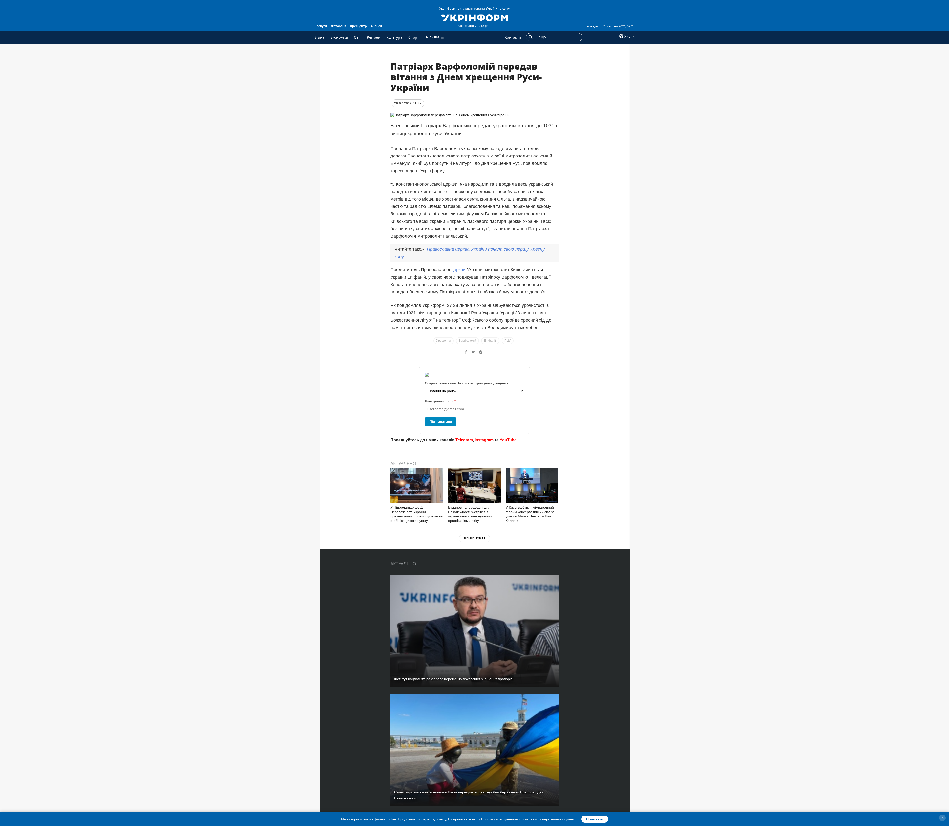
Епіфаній (490, 340)
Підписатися (440, 421)
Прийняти (594, 819)
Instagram (484, 440)
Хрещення (443, 340)
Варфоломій (467, 340)
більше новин (474, 538)
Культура (394, 37)
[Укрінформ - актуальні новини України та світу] (474, 17)
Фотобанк (338, 26)
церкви (458, 269)
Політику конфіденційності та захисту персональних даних (528, 819)
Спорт (413, 37)
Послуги (320, 26)
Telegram (464, 440)
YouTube (508, 440)
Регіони (373, 37)
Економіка (339, 37)
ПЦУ (507, 340)
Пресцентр (358, 26)
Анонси (376, 26)
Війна (319, 37)
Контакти (513, 37)
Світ (357, 37)
